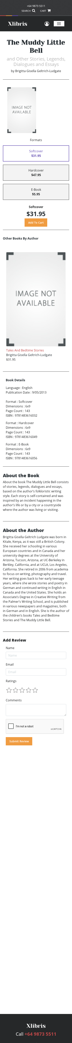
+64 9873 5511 (36, 6)
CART (43, 10)
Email (10, 664)
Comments (14, 700)
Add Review (14, 640)
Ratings (11, 681)
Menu (59, 23)
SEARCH (26, 10)
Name (10, 648)
